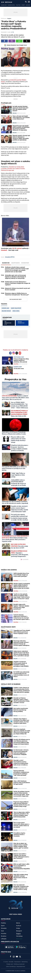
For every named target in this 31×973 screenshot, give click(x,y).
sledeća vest (18, 366)
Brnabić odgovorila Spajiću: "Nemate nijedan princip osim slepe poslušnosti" (21, 607)
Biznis (18, 923)
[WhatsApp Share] (19, 41)
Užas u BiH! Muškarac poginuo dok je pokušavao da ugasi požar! (21, 782)
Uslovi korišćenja (11, 966)
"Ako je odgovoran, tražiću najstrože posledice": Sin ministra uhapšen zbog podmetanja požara (21, 815)
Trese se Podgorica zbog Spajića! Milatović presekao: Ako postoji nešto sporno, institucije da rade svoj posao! (21, 360)
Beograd (19, 931)
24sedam (4, 250)
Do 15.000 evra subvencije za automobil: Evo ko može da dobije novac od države (21, 674)
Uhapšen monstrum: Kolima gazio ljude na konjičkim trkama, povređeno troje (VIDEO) (20, 664)
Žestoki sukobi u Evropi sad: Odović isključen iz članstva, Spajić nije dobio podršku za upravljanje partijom (21, 138)
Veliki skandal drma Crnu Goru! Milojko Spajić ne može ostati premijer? (21, 575)
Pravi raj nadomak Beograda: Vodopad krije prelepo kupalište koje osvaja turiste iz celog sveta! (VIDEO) (21, 887)
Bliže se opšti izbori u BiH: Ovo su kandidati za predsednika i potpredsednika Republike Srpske (21, 866)
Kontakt (11, 962)
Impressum (17, 962)
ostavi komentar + (21, 322)
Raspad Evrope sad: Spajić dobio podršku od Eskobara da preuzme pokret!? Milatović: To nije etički (21, 128)
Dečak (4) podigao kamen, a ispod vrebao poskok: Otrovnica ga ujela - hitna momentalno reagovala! (21, 794)
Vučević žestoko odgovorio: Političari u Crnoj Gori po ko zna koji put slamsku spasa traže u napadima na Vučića (21, 617)
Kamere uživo (11, 5)
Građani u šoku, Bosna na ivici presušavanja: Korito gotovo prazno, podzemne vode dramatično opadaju (21, 690)
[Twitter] (16, 353)
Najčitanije (15, 263)
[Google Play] (20, 947)
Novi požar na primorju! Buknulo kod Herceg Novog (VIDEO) (20, 710)
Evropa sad (5, 308)
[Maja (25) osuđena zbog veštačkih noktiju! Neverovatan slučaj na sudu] (7, 878)
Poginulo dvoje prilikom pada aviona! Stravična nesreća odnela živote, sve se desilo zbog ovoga (21, 804)
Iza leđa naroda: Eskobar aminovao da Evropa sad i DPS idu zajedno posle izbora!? (20, 108)
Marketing (25, 962)
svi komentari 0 (8, 323)
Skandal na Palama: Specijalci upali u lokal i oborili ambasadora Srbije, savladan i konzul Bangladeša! (21, 700)
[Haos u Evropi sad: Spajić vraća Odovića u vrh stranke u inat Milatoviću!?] (6, 119)
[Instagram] (13, 353)
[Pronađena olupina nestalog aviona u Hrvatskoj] (7, 836)
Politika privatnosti (19, 964)
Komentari (25, 263)
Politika (18, 5)
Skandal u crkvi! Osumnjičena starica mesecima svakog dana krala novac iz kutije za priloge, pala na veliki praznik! (20, 763)
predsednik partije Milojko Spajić (13, 81)
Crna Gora (16, 311)
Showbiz (28, 5)
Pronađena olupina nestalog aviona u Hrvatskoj (19, 834)
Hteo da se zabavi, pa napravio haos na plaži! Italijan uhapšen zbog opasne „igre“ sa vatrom (20, 846)
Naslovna (3, 18)
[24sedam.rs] (6, 2)
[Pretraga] (26, 2)
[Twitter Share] (26, 41)
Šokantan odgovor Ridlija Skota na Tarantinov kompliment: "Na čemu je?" (17, 294)
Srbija (18, 928)
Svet (2, 931)
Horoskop (19, 936)
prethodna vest (19, 357)
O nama (5, 962)
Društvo (3, 936)
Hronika (3, 933)
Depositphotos (20, 966)
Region (9, 18)
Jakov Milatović (16, 308)
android (19, 248)
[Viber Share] (11, 41)
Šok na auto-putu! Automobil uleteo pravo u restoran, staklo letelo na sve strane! (21, 825)
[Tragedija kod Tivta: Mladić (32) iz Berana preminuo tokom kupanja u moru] (7, 634)
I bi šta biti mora (19, 368)
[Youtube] (20, 353)
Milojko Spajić (6, 311)
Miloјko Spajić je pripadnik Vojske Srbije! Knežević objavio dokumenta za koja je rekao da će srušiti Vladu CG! (21, 586)
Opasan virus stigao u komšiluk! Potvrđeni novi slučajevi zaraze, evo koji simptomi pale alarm (21, 721)
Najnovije (4, 5)
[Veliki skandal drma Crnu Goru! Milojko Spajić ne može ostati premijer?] (7, 577)
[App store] (9, 947)
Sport (23, 5)
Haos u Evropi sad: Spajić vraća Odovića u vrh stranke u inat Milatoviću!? (21, 117)
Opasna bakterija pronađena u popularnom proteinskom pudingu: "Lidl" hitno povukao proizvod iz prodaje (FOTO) (21, 773)
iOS (13, 248)
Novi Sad (19, 939)
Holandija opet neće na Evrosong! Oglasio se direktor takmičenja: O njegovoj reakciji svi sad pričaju (15, 277)
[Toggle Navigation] (29, 1)
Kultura (18, 926)
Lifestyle (3, 939)
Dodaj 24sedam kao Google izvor (17, 45)
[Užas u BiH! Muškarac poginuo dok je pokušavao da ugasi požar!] (7, 784)
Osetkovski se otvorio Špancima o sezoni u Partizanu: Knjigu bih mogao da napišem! (17, 283)
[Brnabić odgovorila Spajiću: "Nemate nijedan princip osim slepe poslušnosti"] (7, 608)
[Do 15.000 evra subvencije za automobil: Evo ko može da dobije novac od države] (7, 675)
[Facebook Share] (4, 41)
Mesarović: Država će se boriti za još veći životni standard (17, 289)
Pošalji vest (10, 964)
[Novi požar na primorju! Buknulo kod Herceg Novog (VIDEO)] (7, 712)
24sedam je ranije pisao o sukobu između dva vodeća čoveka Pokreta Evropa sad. (13, 168)
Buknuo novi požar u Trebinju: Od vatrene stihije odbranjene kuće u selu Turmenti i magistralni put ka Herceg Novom (21, 856)
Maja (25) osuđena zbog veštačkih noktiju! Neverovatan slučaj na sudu (20, 877)
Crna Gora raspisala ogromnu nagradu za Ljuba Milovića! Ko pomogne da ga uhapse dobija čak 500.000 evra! (21, 731)
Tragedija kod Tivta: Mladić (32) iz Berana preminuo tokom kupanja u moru (21, 632)
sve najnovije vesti (16, 299)
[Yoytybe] (17, 957)
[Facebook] (10, 353)
